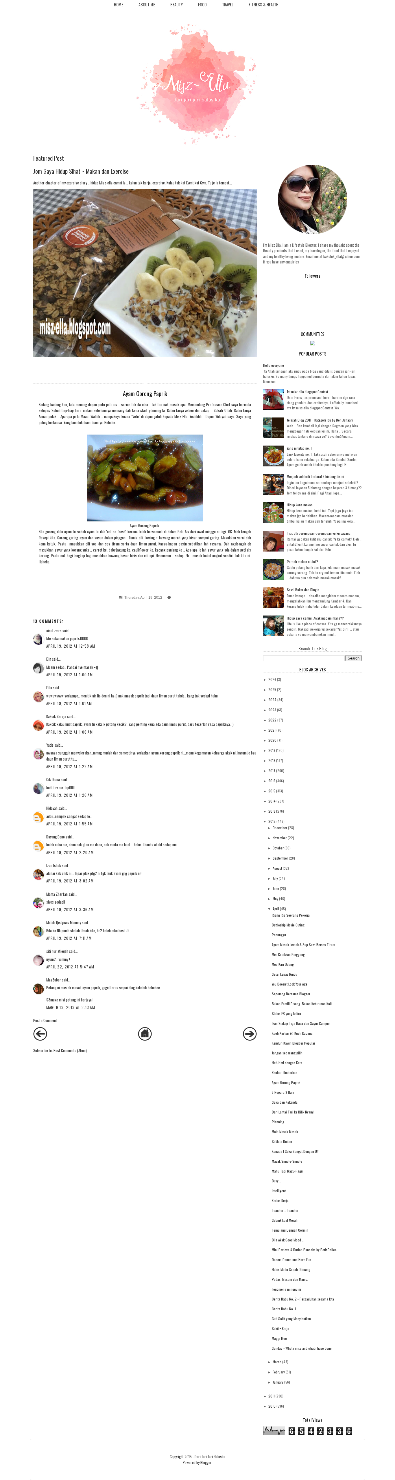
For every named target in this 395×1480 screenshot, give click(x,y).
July (275, 878)
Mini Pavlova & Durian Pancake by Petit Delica (304, 1249)
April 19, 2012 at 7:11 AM (69, 938)
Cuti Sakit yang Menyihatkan (291, 1318)
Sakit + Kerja (280, 1328)
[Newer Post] (40, 1039)
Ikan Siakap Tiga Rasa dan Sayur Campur (301, 1023)
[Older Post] (250, 1039)
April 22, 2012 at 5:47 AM (70, 967)
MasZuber (53, 980)
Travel (227, 4)
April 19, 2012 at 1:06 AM (69, 732)
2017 (271, 770)
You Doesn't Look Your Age (289, 983)
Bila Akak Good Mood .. (288, 1239)
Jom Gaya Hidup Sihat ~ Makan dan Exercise (81, 170)
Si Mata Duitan (282, 1141)
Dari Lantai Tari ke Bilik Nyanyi (293, 1111)
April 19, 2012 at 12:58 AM (70, 646)
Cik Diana (53, 779)
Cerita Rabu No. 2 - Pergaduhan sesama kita (303, 1298)
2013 (271, 811)
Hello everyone (273, 365)
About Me (147, 4)
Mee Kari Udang (283, 964)
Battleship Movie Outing (288, 924)
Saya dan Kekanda (285, 1102)
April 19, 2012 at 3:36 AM (70, 909)
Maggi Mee (279, 1338)
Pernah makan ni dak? (302, 561)
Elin (48, 659)
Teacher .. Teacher (285, 1210)
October (278, 847)
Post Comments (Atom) (70, 1050)
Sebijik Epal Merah (285, 1220)
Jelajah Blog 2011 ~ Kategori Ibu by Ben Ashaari (320, 419)
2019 (271, 750)
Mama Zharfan (57, 894)
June (276, 888)
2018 (271, 760)
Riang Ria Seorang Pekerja (291, 915)
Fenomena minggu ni (286, 1289)
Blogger (205, 1462)
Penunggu (279, 934)
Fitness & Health (263, 4)
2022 (272, 719)
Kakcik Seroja (56, 716)
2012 (272, 821)
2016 (271, 780)
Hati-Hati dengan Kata (287, 1062)
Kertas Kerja (280, 1200)
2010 (272, 1406)
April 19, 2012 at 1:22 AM (69, 766)
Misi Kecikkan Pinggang (288, 954)
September (280, 858)
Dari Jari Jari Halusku (210, 1456)
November (280, 837)
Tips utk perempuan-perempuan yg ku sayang (318, 533)
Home (118, 4)
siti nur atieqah (57, 951)
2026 (272, 679)
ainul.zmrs (54, 630)
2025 (272, 689)
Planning (278, 1121)
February (279, 1371)
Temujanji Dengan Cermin (290, 1230)
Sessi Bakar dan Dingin (303, 589)
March (277, 1361)
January (278, 1382)
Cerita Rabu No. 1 (284, 1308)
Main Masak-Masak (285, 1131)
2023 (272, 709)
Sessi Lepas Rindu (284, 974)
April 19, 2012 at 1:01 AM (69, 703)
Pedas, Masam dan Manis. (290, 1279)
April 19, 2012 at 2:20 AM (70, 852)
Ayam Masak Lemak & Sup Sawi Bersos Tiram (303, 944)
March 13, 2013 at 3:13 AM (70, 1007)
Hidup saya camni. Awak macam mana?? (315, 618)
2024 (272, 699)
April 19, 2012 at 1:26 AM (69, 795)
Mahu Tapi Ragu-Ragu (287, 1170)
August (277, 868)
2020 (272, 740)
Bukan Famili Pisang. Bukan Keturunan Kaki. (302, 1003)
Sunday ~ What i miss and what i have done (302, 1348)
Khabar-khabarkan (284, 1072)
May (275, 898)
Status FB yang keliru (286, 1013)
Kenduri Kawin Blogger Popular (293, 1043)
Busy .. (276, 1180)
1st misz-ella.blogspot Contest (307, 391)
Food (202, 4)
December (280, 827)
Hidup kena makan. (300, 504)
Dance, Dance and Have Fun (291, 1259)
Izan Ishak (53, 865)
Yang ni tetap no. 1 (299, 448)
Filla (49, 687)
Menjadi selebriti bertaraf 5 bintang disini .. (317, 476)
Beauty (176, 4)
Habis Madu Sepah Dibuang (291, 1269)
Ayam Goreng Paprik (286, 1082)
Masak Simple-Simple (287, 1161)
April (276, 908)
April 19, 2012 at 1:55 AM (69, 824)
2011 (271, 1395)
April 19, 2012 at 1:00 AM (69, 674)
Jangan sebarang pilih (287, 1052)
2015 (271, 790)
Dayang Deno (55, 837)
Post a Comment (45, 1020)
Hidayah (52, 808)
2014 (272, 800)
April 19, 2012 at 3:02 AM (70, 881)
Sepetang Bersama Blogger (291, 993)
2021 (272, 730)
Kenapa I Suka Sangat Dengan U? (295, 1151)
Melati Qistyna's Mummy (63, 922)
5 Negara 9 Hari (283, 1092)
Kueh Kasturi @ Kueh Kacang (292, 1033)
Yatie (49, 745)
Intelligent (279, 1190)
